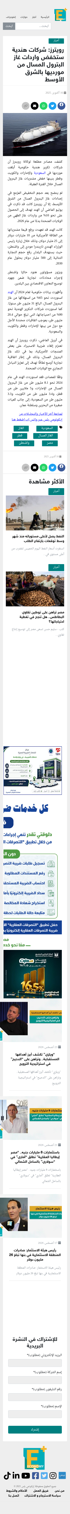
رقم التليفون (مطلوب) (47, 1389)
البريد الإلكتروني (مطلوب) (44, 1355)
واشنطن (24, 443)
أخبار (34, 17)
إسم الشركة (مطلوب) (47, 1372)
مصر (50, 443)
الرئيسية (45, 17)
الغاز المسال (45, 435)
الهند (11, 292)
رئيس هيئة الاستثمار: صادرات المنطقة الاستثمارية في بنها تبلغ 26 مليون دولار (35, 1255)
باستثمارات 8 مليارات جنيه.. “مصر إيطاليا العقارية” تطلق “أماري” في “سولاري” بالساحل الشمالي (35, 1157)
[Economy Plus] (60, 15)
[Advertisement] (35, 736)
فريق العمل (40, 1491)
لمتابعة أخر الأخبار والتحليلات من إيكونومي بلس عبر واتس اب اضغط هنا (37, 417)
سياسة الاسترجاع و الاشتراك (42, 1496)
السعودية (40, 173)
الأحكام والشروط (16, 1491)
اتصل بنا (13, 1496)
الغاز (21, 428)
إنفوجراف (11, 17)
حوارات (23, 17)
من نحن (59, 1491)
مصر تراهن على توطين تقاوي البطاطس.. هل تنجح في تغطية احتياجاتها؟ (42, 617)
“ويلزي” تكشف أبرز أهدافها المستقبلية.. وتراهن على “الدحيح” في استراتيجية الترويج (35, 1059)
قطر (19, 435)
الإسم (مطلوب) (51, 1406)
